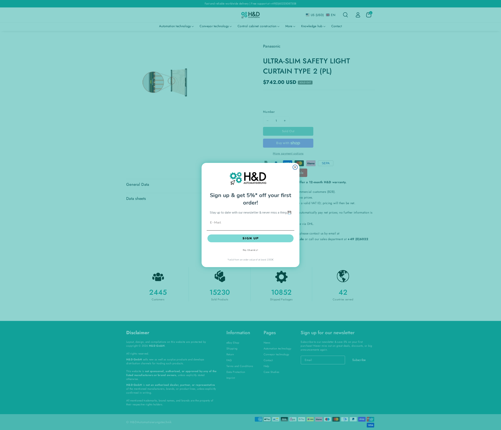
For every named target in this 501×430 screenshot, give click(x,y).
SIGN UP (250, 238)
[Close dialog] (295, 167)
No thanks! (250, 250)
